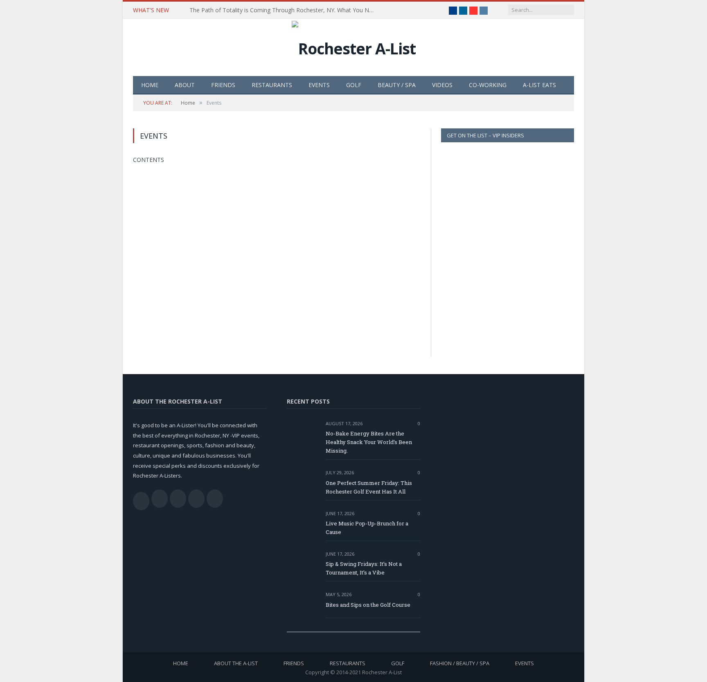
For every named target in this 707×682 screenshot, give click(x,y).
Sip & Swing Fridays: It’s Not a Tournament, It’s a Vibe (364, 568)
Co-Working (488, 85)
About (185, 85)
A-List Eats (539, 85)
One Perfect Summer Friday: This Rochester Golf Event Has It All (369, 487)
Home (149, 85)
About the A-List (236, 663)
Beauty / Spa (397, 85)
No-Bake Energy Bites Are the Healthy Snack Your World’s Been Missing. (369, 442)
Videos (442, 85)
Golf (353, 85)
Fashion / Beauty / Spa (459, 663)
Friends (223, 85)
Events (319, 85)
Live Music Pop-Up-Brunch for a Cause (367, 528)
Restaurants (272, 85)
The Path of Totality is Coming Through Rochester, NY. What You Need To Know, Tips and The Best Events (283, 10)
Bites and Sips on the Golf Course (368, 604)
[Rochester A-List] (354, 46)
